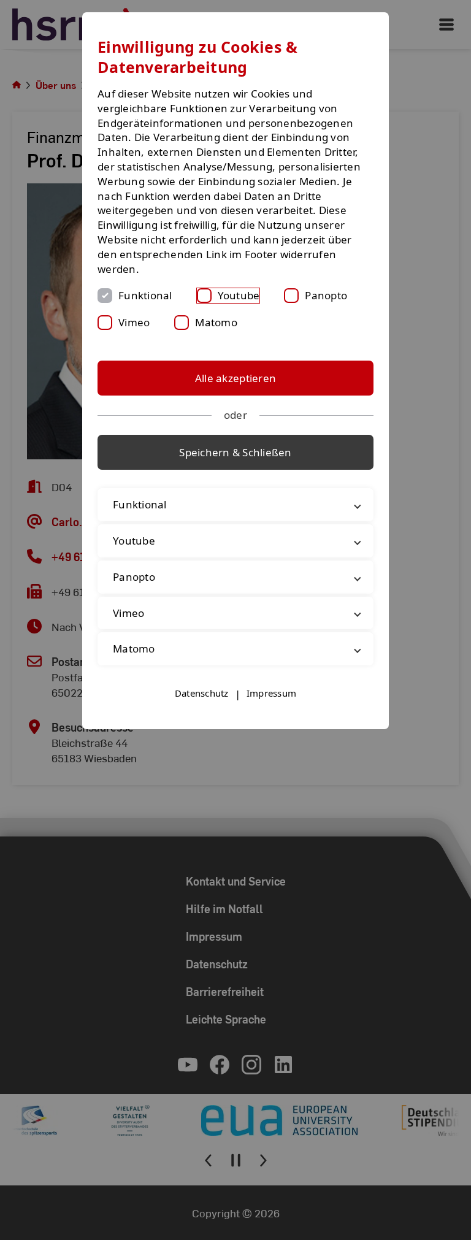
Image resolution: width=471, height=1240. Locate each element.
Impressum (271, 693)
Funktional (145, 295)
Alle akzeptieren (235, 378)
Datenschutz (202, 693)
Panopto (326, 295)
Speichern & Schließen (235, 452)
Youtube (239, 295)
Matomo (216, 322)
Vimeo (134, 322)
